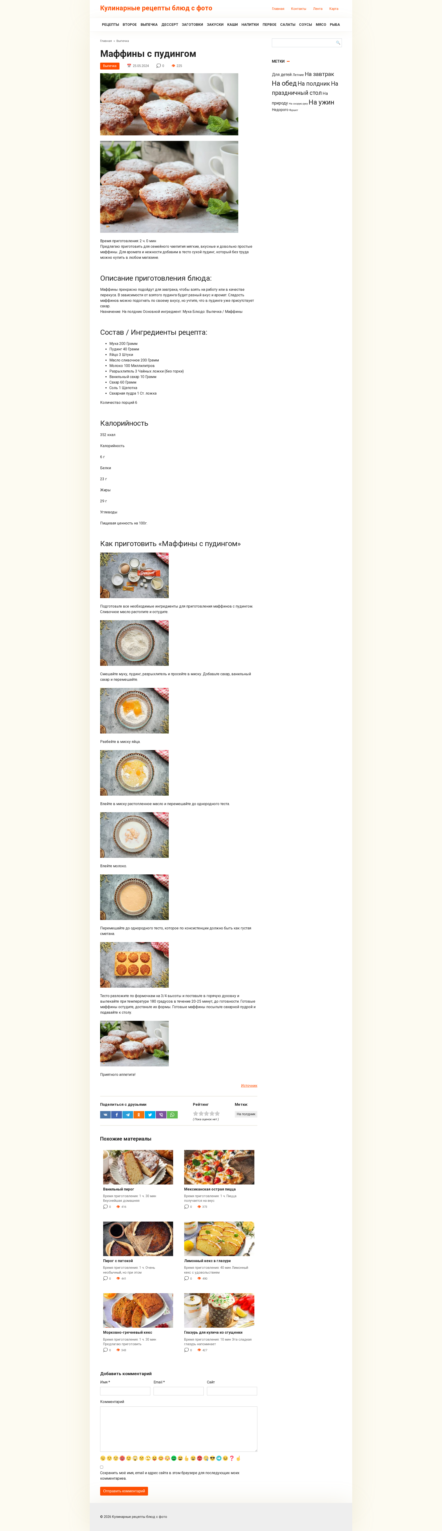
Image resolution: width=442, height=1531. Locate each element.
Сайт (211, 1382)
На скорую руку (298, 103)
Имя (105, 1382)
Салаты (287, 25)
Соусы (305, 25)
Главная (278, 9)
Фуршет (293, 110)
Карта (333, 9)
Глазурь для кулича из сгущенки (213, 1332)
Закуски (215, 25)
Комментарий (112, 1402)
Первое (269, 25)
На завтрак (319, 74)
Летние (298, 75)
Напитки (250, 25)
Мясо (321, 25)
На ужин (321, 102)
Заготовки (192, 25)
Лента (318, 9)
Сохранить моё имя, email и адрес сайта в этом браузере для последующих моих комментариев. (169, 1476)
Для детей (282, 74)
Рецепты (110, 25)
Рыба (335, 25)
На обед (284, 83)
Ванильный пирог (118, 1189)
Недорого (280, 110)
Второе (130, 25)
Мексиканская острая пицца (210, 1189)
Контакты (298, 9)
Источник (249, 1085)
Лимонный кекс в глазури (207, 1261)
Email (159, 1382)
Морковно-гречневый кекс (127, 1332)
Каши (232, 25)
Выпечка (149, 25)
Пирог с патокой (118, 1261)
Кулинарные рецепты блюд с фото (156, 8)
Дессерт (169, 25)
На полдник (246, 1114)
